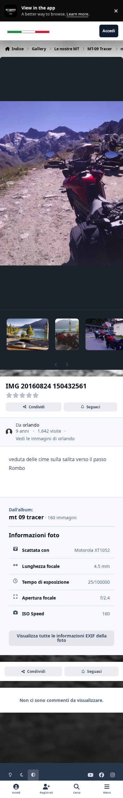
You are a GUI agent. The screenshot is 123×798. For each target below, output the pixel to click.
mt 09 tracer (26, 517)
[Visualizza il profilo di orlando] (9, 432)
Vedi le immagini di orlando (45, 439)
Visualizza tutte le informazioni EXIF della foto (62, 638)
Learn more (12, 11)
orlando (31, 425)
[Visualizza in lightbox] (61, 183)
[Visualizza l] (28, 334)
